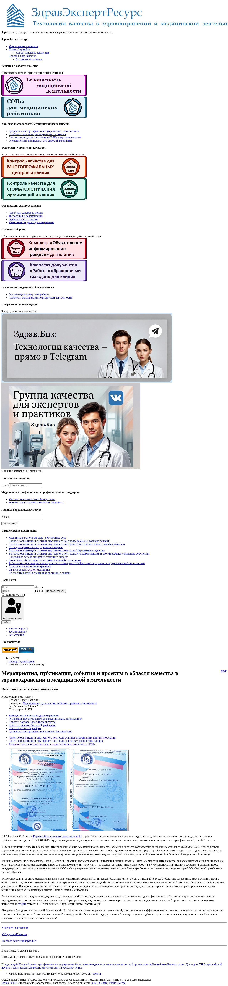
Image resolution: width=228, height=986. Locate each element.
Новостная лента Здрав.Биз (32, 52)
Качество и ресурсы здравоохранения (31, 222)
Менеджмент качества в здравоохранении (34, 715)
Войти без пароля (12, 618)
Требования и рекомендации (26, 215)
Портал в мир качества (22, 55)
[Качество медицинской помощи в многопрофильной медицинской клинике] (44, 176)
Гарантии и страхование (23, 219)
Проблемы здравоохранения (26, 212)
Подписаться (10, 523)
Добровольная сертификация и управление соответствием (44, 131)
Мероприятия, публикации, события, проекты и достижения (60, 703)
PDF (224, 671)
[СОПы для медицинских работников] (44, 116)
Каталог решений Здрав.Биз (19, 941)
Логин (39, 587)
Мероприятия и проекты (23, 46)
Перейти (95, 973)
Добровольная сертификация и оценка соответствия (40, 731)
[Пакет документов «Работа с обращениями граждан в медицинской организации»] (44, 280)
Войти (6, 622)
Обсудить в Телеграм (15, 927)
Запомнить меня (15, 594)
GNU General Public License (108, 982)
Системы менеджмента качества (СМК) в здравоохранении (45, 137)
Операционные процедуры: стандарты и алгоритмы (40, 140)
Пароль (39, 590)
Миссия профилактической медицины (32, 499)
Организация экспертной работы (29, 294)
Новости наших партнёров (25, 728)
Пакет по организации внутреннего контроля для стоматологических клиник (56, 740)
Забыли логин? (18, 631)
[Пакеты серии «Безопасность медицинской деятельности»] (44, 94)
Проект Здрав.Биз (19, 49)
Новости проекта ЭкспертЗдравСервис (32, 725)
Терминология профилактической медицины (36, 502)
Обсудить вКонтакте (14, 934)
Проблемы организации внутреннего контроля (37, 134)
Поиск (5, 485)
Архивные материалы (29, 58)
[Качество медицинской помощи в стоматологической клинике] (44, 198)
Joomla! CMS (9, 982)
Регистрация (16, 634)
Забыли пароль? (18, 628)
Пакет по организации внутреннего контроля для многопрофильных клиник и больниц (62, 737)
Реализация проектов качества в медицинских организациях (45, 718)
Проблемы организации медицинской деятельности (40, 297)
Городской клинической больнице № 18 (57, 836)
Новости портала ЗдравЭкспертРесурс (32, 721)
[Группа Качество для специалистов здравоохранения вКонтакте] (70, 467)
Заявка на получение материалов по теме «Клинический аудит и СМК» (52, 743)
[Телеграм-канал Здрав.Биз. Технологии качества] (86, 381)
